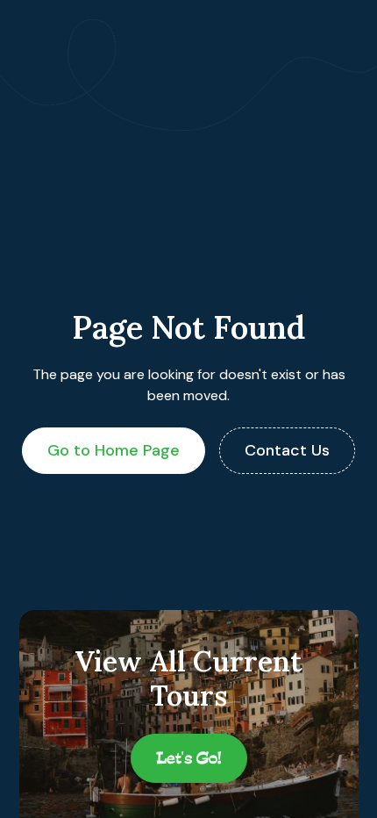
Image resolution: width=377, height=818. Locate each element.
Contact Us (287, 450)
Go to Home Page (113, 450)
